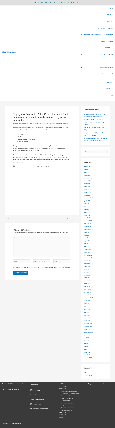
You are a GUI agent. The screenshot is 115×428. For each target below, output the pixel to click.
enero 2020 (87, 355)
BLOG (61, 417)
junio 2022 (86, 272)
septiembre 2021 (88, 298)
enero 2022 (87, 286)
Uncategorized (88, 375)
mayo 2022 (87, 275)
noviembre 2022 (88, 258)
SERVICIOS (62, 388)
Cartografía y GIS (66, 400)
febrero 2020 (87, 352)
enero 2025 (87, 195)
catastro (24, 123)
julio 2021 (86, 303)
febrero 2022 (87, 283)
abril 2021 (86, 312)
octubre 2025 (87, 181)
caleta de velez (17, 123)
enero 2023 (87, 252)
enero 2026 (87, 175)
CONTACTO (62, 414)
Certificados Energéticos (67, 403)
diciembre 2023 (88, 221)
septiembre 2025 (88, 183)
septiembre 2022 (88, 263)
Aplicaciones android (66, 410)
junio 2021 (86, 306)
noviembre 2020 (88, 326)
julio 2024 (86, 203)
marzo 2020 (87, 349)
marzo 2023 (87, 246)
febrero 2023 (87, 249)
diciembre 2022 (88, 255)
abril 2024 (86, 209)
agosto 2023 (87, 232)
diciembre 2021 (88, 289)
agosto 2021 (87, 300)
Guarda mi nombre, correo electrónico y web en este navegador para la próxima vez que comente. (43, 267)
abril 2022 (86, 278)
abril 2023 (86, 243)
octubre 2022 (87, 260)
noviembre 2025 (88, 178)
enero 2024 (87, 218)
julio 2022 (86, 269)
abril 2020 (86, 346)
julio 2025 (86, 189)
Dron (62, 405)
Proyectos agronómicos (67, 407)
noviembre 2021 (88, 292)
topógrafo (65, 123)
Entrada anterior (10, 218)
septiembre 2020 (88, 332)
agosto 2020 (87, 335)
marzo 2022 (87, 280)
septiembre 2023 (88, 229)
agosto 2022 (87, 266)
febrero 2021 (87, 318)
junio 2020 (86, 340)
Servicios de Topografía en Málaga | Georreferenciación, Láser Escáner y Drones (94, 122)
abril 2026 (86, 169)
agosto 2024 (87, 201)
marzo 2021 (87, 315)
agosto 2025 (87, 186)
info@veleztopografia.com (40, 408)
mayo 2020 (87, 343)
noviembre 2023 (88, 223)
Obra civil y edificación (67, 398)
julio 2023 (86, 235)
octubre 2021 (87, 295)
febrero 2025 (87, 192)
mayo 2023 (87, 240)
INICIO (61, 384)
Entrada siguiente (72, 218)
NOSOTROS (63, 386)
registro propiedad (57, 123)
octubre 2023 (87, 226)
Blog (85, 372)
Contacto (36, 2)
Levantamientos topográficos (69, 391)
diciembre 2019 (88, 358)
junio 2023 (86, 238)
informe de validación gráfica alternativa (41, 123)
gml (28, 123)
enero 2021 (87, 320)
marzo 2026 (87, 172)
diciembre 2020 (88, 323)
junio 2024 (86, 206)
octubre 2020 (87, 329)
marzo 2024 (87, 212)
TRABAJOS (62, 412)
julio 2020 (86, 338)
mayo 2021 (87, 309)
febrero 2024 (87, 215)
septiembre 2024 (88, 198)
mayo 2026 (87, 166)
